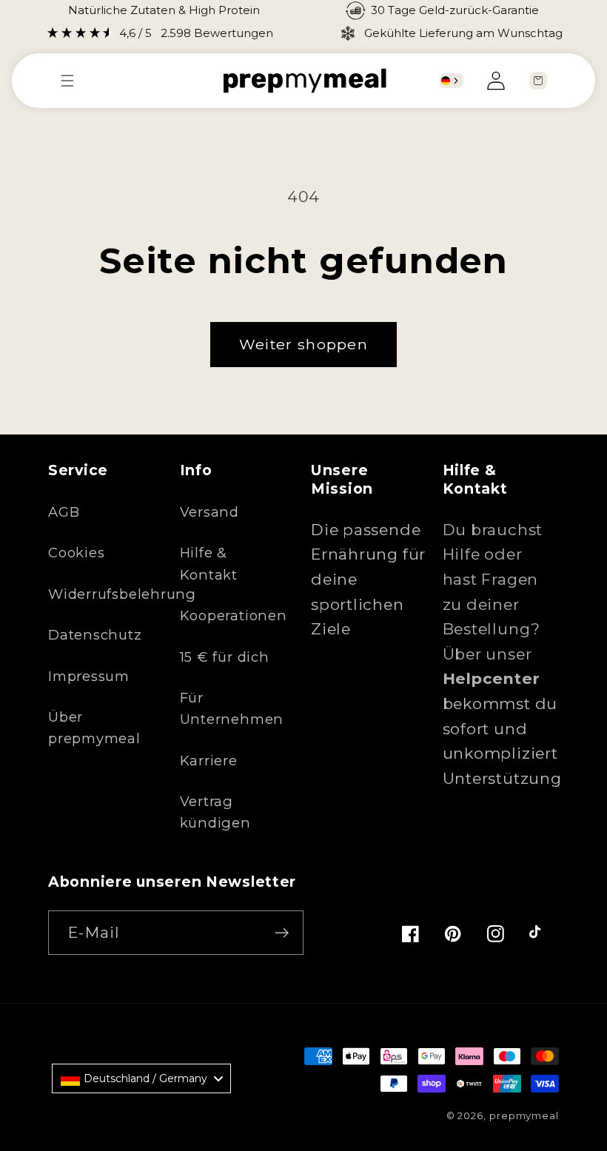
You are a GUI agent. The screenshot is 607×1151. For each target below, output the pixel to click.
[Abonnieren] (282, 933)
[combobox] (451, 80)
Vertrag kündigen (215, 812)
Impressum (89, 676)
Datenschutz (95, 634)
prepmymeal (524, 1115)
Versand (209, 511)
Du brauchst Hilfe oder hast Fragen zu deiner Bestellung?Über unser (493, 604)
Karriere (209, 760)
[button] (75, 81)
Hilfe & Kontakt (209, 563)
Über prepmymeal (94, 727)
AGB (63, 511)
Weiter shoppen (303, 344)
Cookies (76, 552)
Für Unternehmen (232, 708)
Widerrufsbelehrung (122, 594)
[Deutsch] (445, 81)
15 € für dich (224, 656)
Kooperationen (233, 615)
